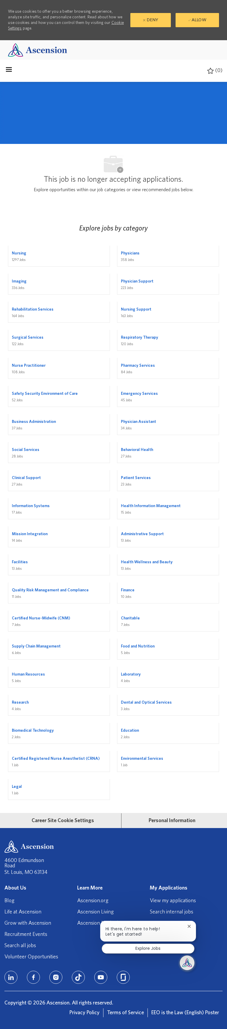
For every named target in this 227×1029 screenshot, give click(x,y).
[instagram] (55, 977)
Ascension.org (92, 900)
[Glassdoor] (123, 977)
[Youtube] (100, 977)
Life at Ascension (22, 912)
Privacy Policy (84, 1012)
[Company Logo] (37, 50)
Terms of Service (125, 1012)
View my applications (173, 900)
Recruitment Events (25, 934)
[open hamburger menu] (8, 71)
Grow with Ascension (27, 923)
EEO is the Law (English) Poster (185, 1012)
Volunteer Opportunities (31, 957)
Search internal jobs (171, 912)
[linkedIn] (10, 977)
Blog (9, 900)
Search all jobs (20, 945)
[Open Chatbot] (187, 962)
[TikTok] (78, 977)
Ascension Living (95, 912)
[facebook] (33, 977)
